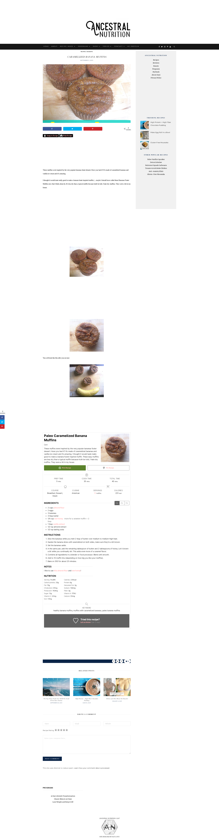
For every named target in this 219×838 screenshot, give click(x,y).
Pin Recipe (110, 468)
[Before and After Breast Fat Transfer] (117, 687)
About (54, 46)
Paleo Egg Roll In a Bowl (160, 132)
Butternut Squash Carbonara (156, 165)
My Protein (133, 46)
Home (46, 46)
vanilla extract (59, 524)
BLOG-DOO (116, 837)
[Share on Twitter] (72, 129)
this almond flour (61, 570)
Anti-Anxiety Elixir (156, 171)
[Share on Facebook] (52, 129)
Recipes (83, 51)
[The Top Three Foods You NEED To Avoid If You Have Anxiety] (56, 687)
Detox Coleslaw (156, 162)
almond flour (59, 508)
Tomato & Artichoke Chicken (156, 168)
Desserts (90, 51)
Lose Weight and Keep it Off (62, 802)
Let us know (85, 622)
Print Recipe (67, 136)
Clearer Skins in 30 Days (63, 799)
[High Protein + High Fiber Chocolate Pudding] (86, 687)
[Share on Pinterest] (113, 661)
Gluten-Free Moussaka (159, 143)
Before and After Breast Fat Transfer (117, 698)
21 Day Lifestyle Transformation (63, 796)
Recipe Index (66, 46)
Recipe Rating (48, 730)
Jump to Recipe (52, 136)
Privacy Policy (156, 78)
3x (127, 503)
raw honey (59, 518)
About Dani (156, 75)
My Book (156, 72)
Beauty (156, 66)
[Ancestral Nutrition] (109, 28)
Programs (83, 46)
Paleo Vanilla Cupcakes (156, 159)
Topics (106, 46)
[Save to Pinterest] (92, 129)
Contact (118, 46)
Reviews (156, 63)
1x (117, 503)
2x (122, 503)
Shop (95, 46)
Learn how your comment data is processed (91, 768)
